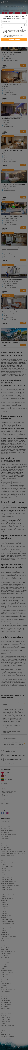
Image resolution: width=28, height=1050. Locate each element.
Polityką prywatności (7, 35)
